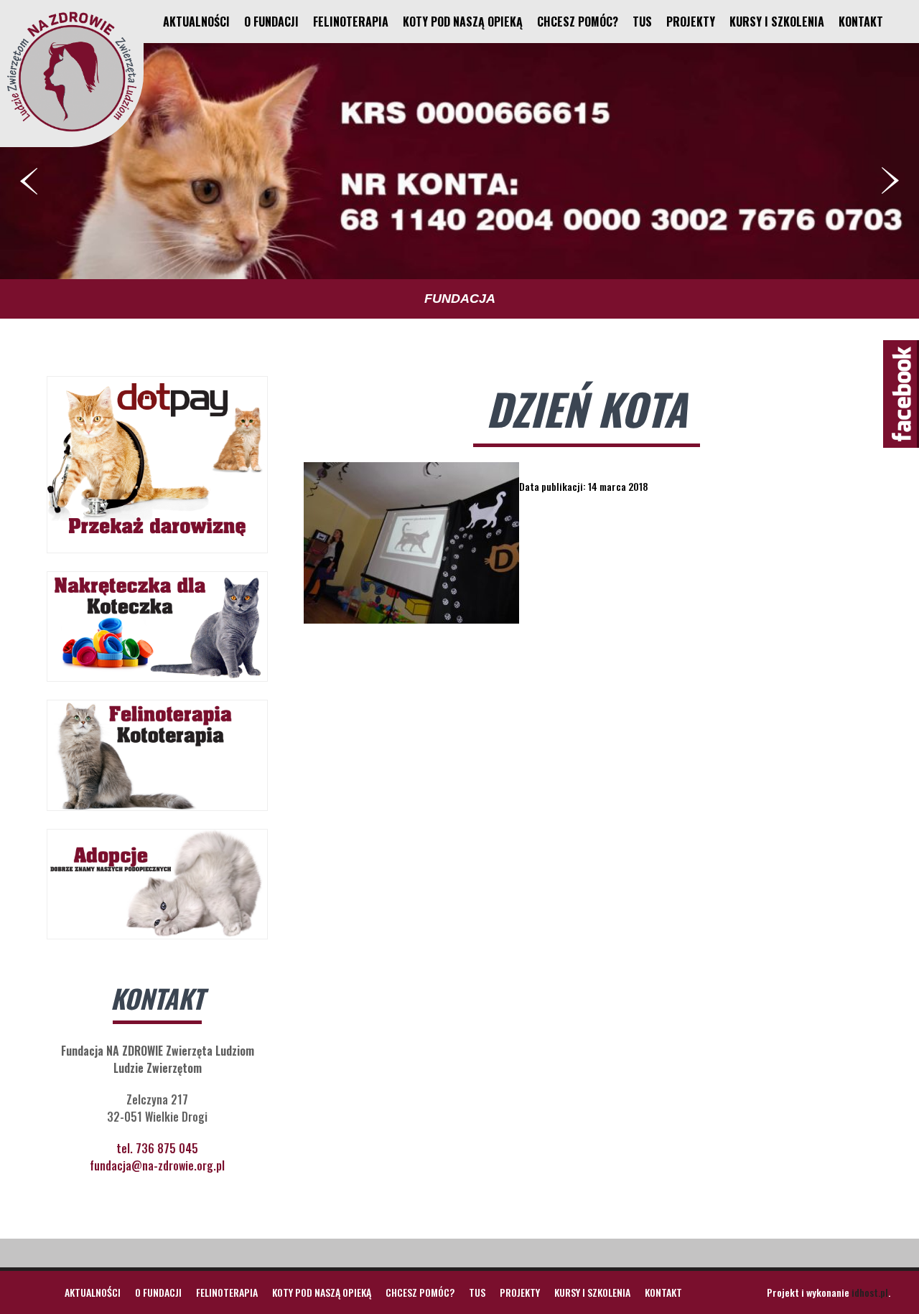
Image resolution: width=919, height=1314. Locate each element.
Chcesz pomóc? (577, 21)
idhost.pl (870, 1292)
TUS (642, 21)
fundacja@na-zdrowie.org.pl (157, 1165)
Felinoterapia (350, 21)
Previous (28, 180)
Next (890, 180)
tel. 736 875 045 (157, 1148)
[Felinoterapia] (71, 131)
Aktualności (196, 21)
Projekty (690, 21)
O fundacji (271, 21)
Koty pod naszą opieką (463, 21)
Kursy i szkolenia (776, 21)
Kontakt (861, 21)
